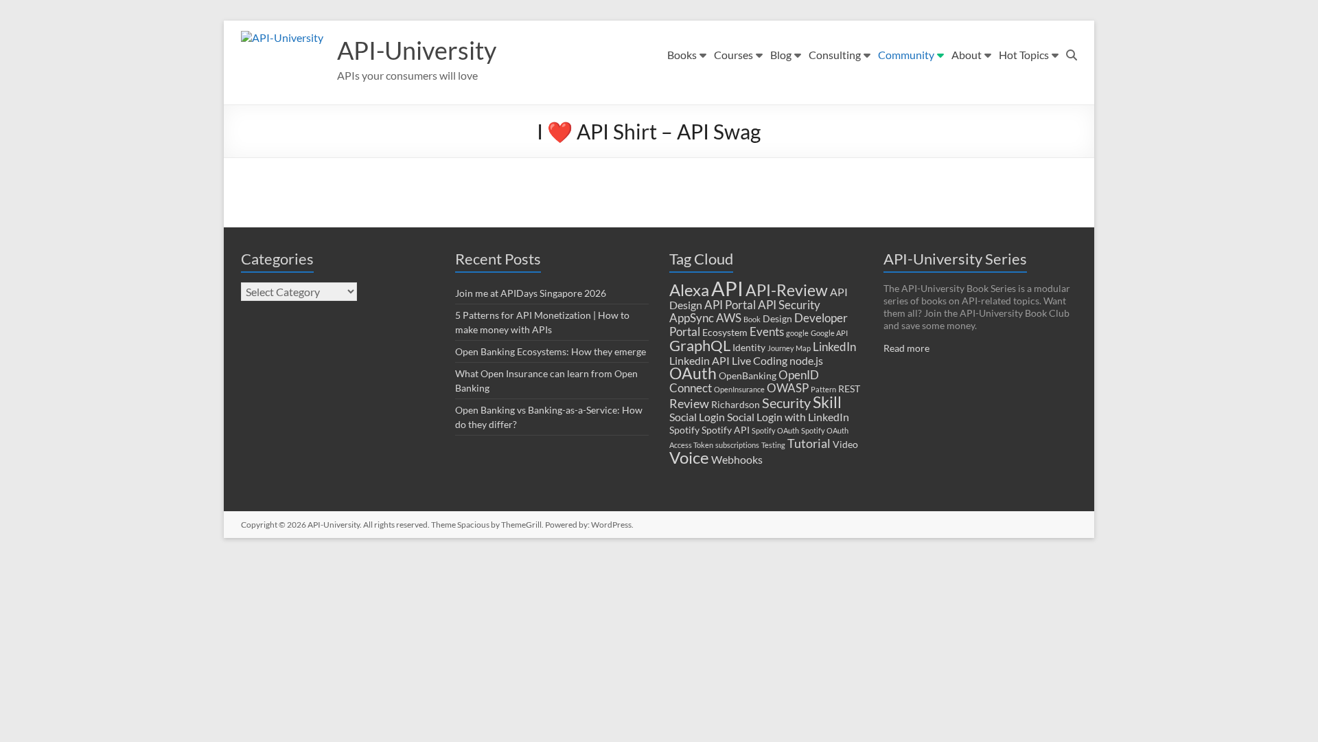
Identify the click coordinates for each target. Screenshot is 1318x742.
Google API (829, 332)
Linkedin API (699, 361)
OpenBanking (747, 375)
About (966, 54)
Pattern (823, 389)
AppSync (691, 318)
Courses (733, 54)
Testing (773, 444)
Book (752, 319)
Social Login (697, 417)
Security (786, 403)
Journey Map (789, 348)
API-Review (786, 290)
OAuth (693, 373)
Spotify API (726, 430)
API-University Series (955, 258)
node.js (806, 361)
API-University (416, 50)
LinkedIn (834, 346)
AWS (728, 318)
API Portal (730, 304)
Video (845, 444)
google (797, 332)
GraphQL (699, 345)
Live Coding (759, 361)
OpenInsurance (739, 389)
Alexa (689, 290)
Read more (906, 348)
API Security (789, 304)
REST (849, 388)
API (727, 288)
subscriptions (737, 444)
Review (689, 403)
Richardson (735, 404)
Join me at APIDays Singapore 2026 (530, 293)
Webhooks (737, 459)
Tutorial (809, 443)
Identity (748, 347)
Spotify (684, 430)
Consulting (835, 54)
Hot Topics (1024, 54)
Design (777, 318)
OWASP (788, 388)
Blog (780, 54)
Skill (827, 402)
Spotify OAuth (775, 430)
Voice (689, 457)
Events (767, 331)
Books (682, 54)
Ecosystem (725, 332)
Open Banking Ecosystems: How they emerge (550, 351)
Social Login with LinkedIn (788, 417)
